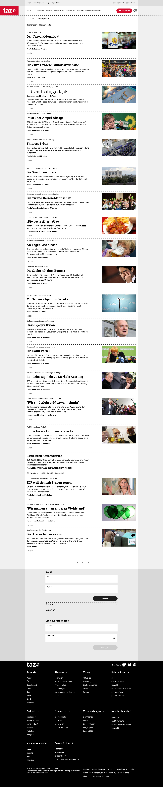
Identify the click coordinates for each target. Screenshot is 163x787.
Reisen (29, 749)
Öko (28, 681)
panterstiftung (117, 692)
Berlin (29, 695)
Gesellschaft (32, 685)
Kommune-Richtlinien (117, 769)
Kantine (30, 753)
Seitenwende (123, 773)
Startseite (30, 18)
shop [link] (47, 3)
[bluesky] (129, 666)
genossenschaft (118, 681)
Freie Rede (31, 731)
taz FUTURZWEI (117, 721)
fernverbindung (33, 720)
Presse (86, 692)
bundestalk (31, 717)
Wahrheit (30, 703)
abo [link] (110, 3)
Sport (29, 692)
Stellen (86, 688)
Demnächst (88, 717)
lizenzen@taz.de (42, 772)
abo (113, 678)
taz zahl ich (116, 685)
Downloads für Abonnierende (67, 759)
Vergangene (88, 727)
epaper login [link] (130, 3)
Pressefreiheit (60, 685)
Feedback (59, 749)
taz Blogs (115, 717)
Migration (59, 678)
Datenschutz (97, 773)
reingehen (31, 734)
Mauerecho (31, 727)
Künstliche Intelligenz (63, 681)
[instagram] (134, 666)
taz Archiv (115, 728)
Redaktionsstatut (99, 769)
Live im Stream (89, 724)
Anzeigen (30, 760)
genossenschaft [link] (118, 3)
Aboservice (59, 752)
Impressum (108, 773)
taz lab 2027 (88, 731)
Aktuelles (87, 678)
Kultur (29, 688)
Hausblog (87, 681)
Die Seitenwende (90, 685)
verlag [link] (29, 3)
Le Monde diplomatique (121, 724)
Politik (29, 678)
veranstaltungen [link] (38, 3)
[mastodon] (124, 666)
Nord (29, 699)
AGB (116, 773)
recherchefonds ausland (121, 688)
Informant (87, 773)
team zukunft (60, 717)
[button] (135, 11)
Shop (29, 756)
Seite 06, (55, 473)
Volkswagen (60, 688)
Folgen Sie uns (116, 665)
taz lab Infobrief (61, 727)
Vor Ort (86, 720)
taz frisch (58, 720)
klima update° (32, 724)
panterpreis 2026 (118, 695)
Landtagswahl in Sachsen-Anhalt (66, 694)
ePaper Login (60, 756)
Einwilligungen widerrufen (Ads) (96, 776)
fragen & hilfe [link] (55, 3)
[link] (31, 10)
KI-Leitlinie (130, 769)
